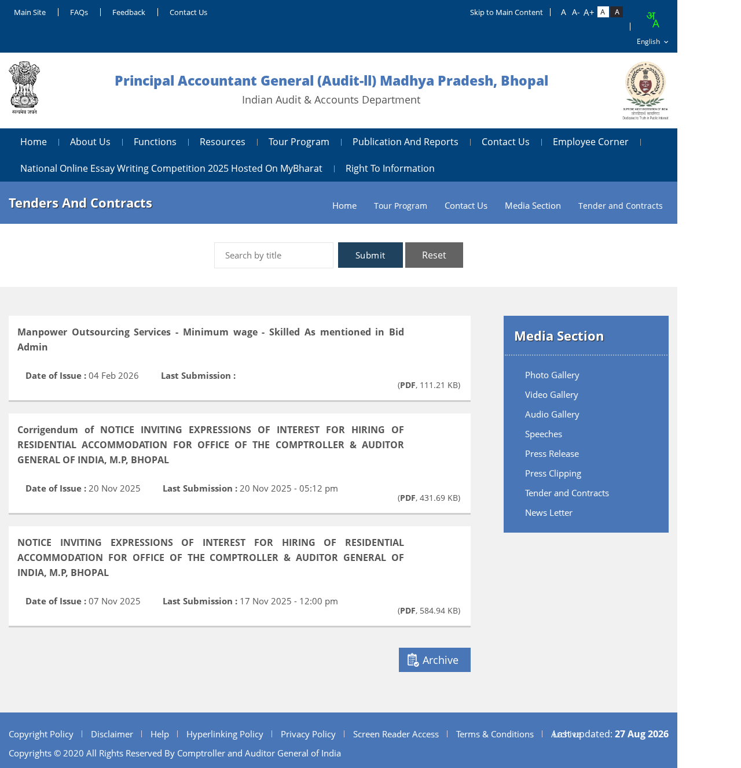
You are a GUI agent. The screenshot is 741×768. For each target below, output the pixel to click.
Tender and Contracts (567, 493)
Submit (370, 255)
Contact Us (188, 12)
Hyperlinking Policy (224, 734)
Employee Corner (591, 141)
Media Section (533, 206)
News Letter (549, 512)
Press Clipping (553, 473)
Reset (434, 255)
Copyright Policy (41, 734)
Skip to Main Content (506, 12)
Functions (155, 141)
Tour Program (299, 141)
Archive (440, 660)
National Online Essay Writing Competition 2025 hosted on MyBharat (171, 168)
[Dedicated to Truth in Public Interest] (24, 90)
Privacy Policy (308, 734)
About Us (90, 141)
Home (33, 141)
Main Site (30, 12)
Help (160, 734)
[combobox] (652, 19)
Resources (222, 141)
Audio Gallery (552, 414)
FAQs (79, 12)
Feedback (128, 12)
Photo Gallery (552, 375)
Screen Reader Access (396, 734)
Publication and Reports (405, 141)
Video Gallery (551, 394)
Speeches (543, 434)
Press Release (552, 453)
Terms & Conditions (495, 734)
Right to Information (390, 168)
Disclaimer (112, 734)
